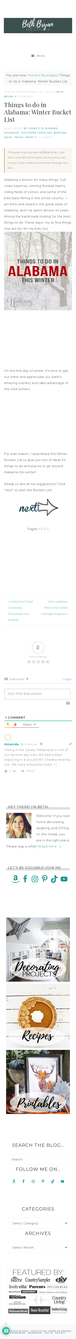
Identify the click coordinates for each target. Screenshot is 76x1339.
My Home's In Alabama (41, 128)
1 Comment (25, 96)
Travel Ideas (23, 137)
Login (66, 679)
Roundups (11, 132)
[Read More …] (49, 846)
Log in (49, 1333)
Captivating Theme (43, 1331)
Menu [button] (41, 56)
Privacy (60, 1333)
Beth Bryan (38, 25)
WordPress (35, 1333)
